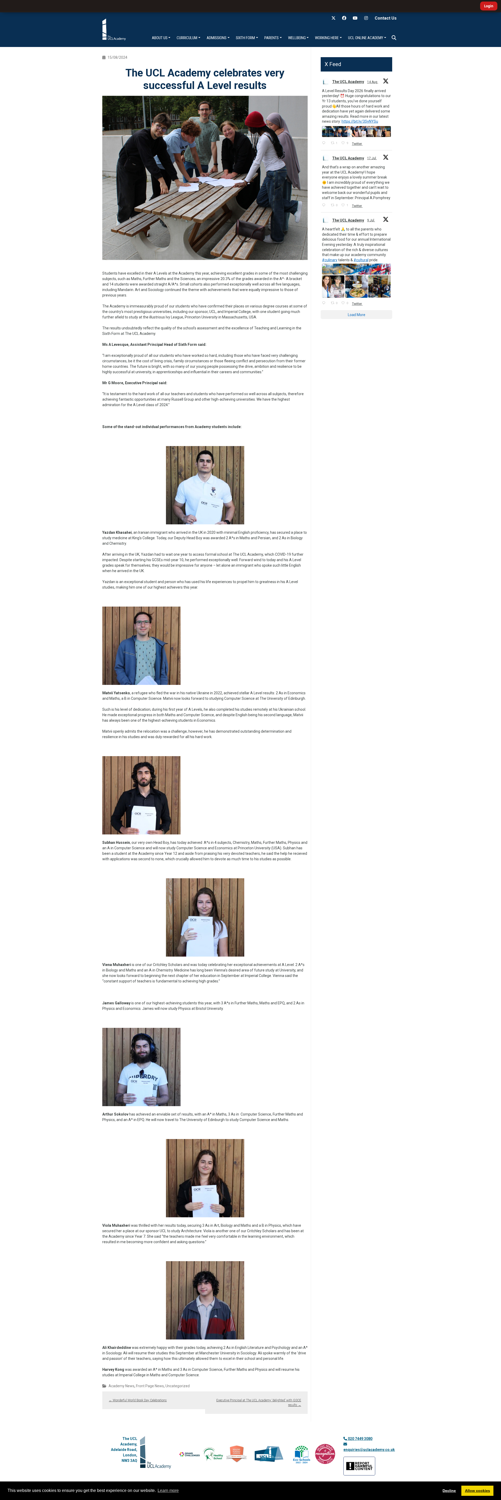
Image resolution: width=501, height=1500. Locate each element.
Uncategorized (177, 1386)
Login (488, 6)
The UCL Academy (348, 82)
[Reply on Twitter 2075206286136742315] (325, 303)
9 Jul (371, 220)
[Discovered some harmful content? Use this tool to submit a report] (359, 1466)
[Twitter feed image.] (356, 131)
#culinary (329, 260)
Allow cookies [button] (477, 1491)
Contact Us (386, 18)
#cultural (361, 260)
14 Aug (372, 82)
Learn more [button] (168, 1490)
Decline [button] (449, 1491)
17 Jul (372, 158)
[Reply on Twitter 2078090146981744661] (325, 205)
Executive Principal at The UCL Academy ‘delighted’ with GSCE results (258, 1402)
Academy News (121, 1386)
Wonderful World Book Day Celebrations (138, 1400)
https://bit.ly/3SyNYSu (360, 121)
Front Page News (150, 1386)
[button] (394, 38)
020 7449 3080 (359, 1439)
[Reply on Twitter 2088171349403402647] (325, 143)
